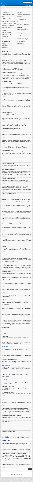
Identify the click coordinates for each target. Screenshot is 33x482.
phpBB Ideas (6, 449)
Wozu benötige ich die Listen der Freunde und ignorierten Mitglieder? (24, 23)
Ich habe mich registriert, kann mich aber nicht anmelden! (8, 14)
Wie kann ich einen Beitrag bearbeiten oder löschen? (7, 31)
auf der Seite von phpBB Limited (16, 444)
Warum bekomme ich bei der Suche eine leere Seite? (22, 29)
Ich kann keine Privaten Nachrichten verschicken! (22, 19)
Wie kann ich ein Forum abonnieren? (20, 35)
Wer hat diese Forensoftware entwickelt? (21, 41)
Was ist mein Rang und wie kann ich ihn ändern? (7, 27)
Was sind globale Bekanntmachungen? (6, 44)
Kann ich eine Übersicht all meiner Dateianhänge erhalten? (23, 39)
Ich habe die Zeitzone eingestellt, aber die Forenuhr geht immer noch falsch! (9, 23)
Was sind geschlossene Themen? (5, 46)
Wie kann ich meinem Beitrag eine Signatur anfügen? (7, 32)
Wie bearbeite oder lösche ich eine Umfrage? (6, 34)
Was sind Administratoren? (19, 12)
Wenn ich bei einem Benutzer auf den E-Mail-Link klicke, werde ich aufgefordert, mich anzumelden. (9, 28)
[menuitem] (6, 5)
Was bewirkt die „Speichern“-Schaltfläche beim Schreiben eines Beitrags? (8, 38)
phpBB (14, 474)
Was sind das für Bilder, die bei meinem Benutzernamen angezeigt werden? (8, 25)
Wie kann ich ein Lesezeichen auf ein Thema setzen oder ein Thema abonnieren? (24, 34)
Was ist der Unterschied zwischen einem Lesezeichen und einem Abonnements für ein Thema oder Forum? (23, 33)
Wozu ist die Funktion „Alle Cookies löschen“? (6, 18)
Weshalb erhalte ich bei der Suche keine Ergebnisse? (22, 28)
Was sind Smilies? (4, 43)
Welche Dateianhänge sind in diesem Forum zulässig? (22, 38)
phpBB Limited (17, 442)
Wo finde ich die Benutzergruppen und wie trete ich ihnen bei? (23, 14)
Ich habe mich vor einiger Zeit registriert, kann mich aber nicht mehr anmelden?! (9, 16)
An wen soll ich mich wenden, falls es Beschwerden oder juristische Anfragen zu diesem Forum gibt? (24, 43)
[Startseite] (3, 2)
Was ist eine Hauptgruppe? (19, 16)
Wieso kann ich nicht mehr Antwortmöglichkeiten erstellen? (8, 33)
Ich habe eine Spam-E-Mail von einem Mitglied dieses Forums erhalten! (23, 21)
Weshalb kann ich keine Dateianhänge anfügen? (7, 35)
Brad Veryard (18, 472)
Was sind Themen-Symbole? (5, 47)
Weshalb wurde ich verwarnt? (5, 36)
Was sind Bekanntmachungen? (5, 45)
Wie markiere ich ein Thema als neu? (5, 39)
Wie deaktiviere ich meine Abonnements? (21, 36)
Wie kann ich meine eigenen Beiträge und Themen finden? (23, 30)
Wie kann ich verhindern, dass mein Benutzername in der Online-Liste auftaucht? (8, 21)
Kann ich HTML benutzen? (4, 42)
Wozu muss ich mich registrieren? (5, 12)
